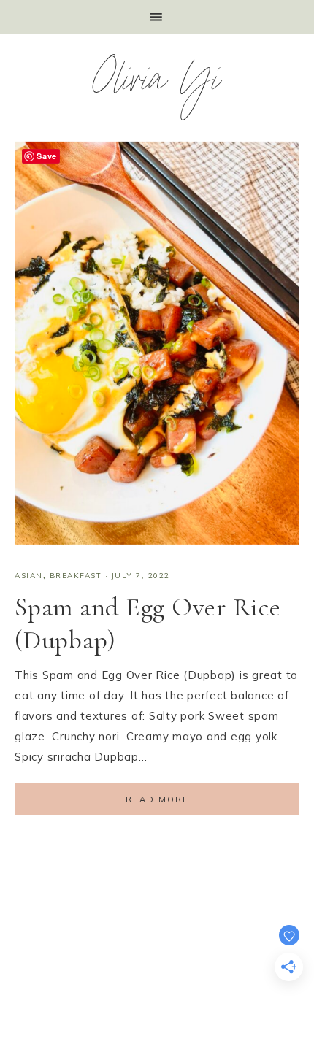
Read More (157, 799)
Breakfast (76, 575)
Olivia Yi (157, 84)
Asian (29, 575)
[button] (157, 17)
